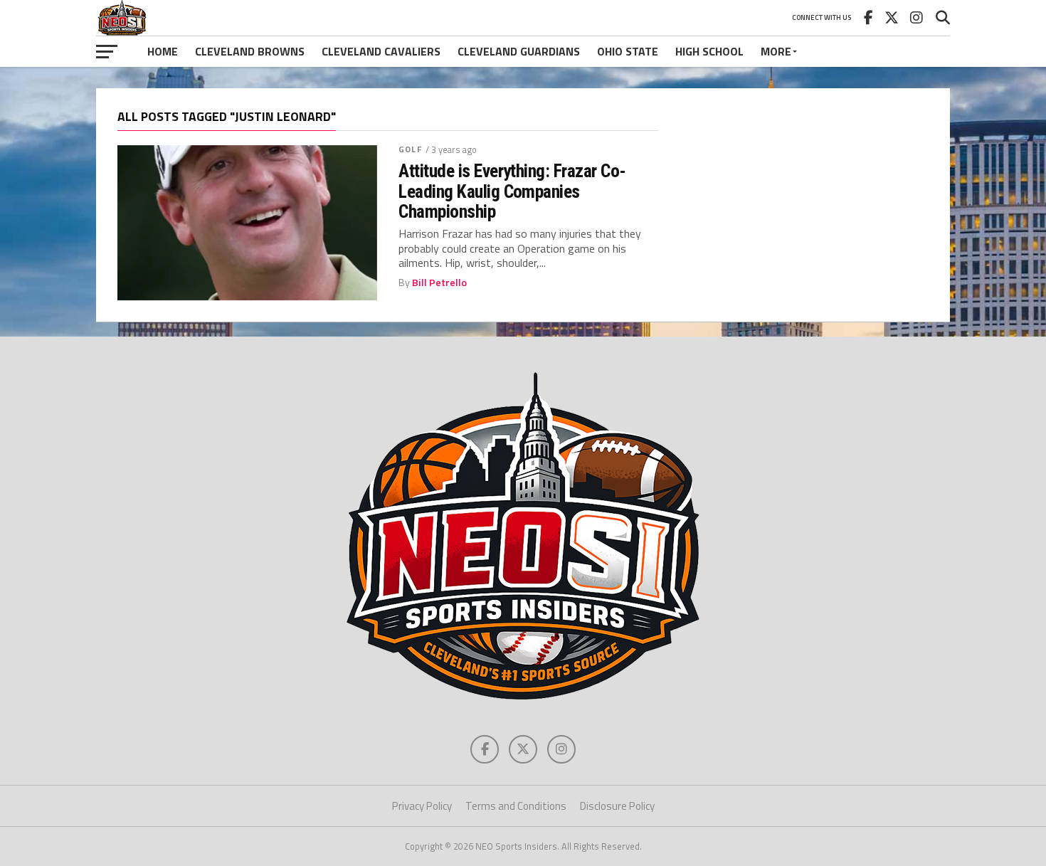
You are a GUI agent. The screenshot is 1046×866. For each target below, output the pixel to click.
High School (709, 51)
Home (162, 51)
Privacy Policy (422, 806)
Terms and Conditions (515, 806)
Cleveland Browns (250, 51)
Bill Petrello (439, 282)
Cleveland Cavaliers (381, 51)
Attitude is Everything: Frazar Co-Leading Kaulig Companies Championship (512, 191)
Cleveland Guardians (519, 51)
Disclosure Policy (617, 806)
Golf (409, 149)
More (776, 51)
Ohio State (627, 51)
